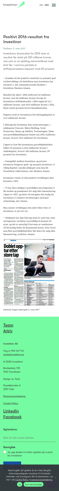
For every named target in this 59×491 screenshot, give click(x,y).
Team (8, 325)
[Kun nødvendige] (55, 477)
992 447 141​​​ (17, 350)
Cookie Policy (10, 403)
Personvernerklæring (14, 396)
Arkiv (7, 330)
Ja (19, 484)
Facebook (12, 416)
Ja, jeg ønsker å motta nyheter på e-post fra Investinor (29, 454)
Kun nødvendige (33, 484)
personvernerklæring (42, 480)
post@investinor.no (13, 354)
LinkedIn (11, 411)
